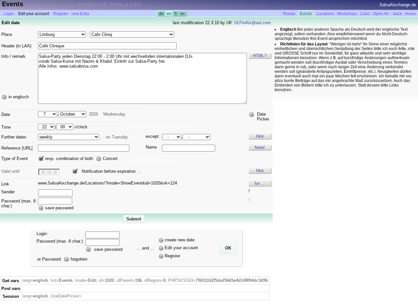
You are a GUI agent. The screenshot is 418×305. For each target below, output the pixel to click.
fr (175, 13)
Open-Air (381, 13)
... (139, 171)
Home (410, 13)
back (397, 13)
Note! (260, 147)
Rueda (289, 13)
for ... (260, 183)
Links (365, 13)
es (182, 13)
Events (306, 13)
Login (9, 13)
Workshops (347, 13)
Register (60, 13)
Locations (325, 13)
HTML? (259, 55)
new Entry (80, 13)
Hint (260, 136)
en (168, 13)
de (161, 13)
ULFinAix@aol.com (252, 22)
